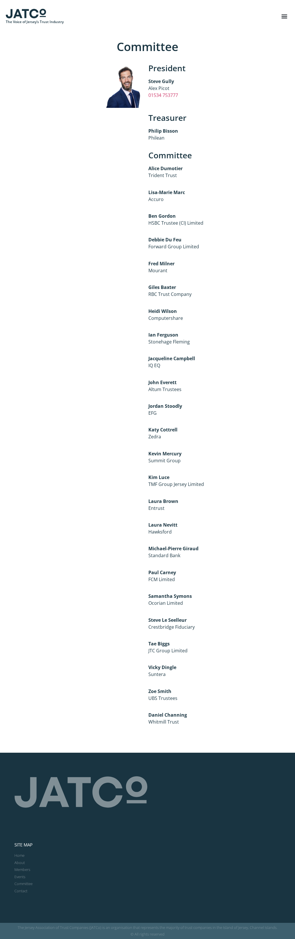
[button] (284, 16)
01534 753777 (163, 95)
